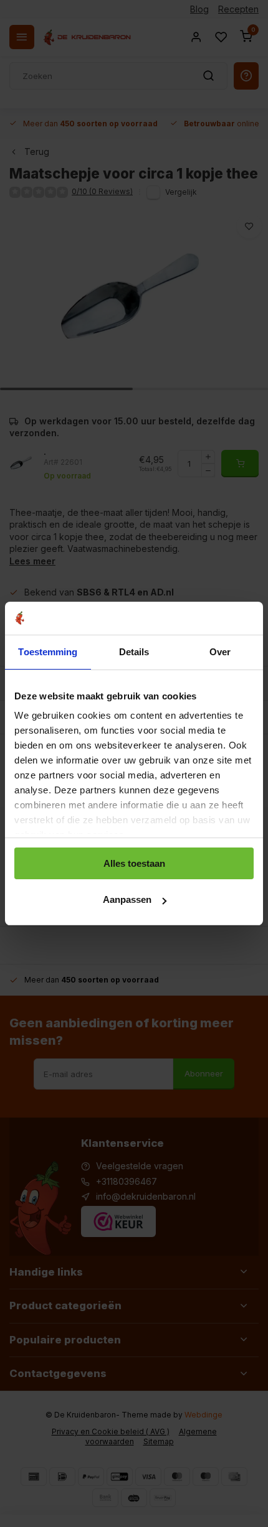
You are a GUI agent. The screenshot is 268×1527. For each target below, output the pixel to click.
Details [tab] (134, 652)
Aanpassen (127, 899)
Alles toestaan (134, 863)
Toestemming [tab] (47, 652)
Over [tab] (220, 652)
